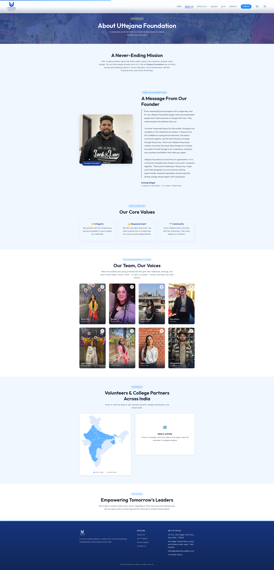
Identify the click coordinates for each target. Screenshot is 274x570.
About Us (189, 6)
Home (179, 6)
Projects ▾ (202, 6)
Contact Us (141, 546)
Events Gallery (143, 542)
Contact (233, 6)
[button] (101, 454)
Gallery (214, 6)
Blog (223, 6)
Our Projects (142, 538)
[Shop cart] (257, 6)
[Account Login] (264, 6)
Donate (246, 6)
